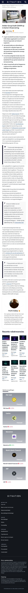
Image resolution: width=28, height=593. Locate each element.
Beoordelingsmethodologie (7, 513)
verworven (9, 284)
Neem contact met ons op (7, 507)
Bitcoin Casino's (4, 540)
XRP (4, 482)
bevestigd (8, 93)
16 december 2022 (19, 222)
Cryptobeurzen (4, 534)
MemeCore (6, 445)
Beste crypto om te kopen (7, 537)
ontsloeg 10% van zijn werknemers (14, 253)
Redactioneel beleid (5, 510)
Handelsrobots (4, 531)
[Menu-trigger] (2, 2)
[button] (25, 2)
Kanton (5, 427)
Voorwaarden (4, 546)
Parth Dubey (13, 311)
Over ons (3, 504)
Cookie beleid (4, 552)
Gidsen (2, 522)
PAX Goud (6, 408)
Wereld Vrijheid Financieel (10, 464)
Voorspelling (4, 525)
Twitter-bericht (15, 114)
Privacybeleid (4, 549)
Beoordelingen (4, 519)
